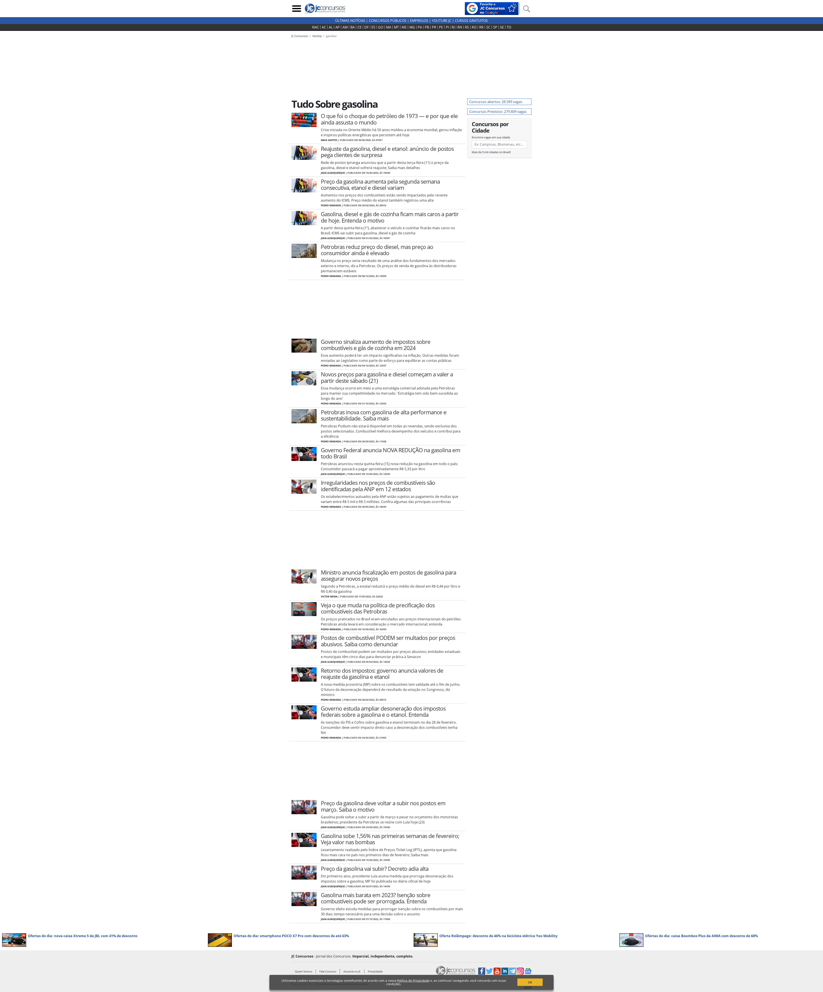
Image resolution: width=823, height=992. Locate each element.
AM (345, 27)
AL (331, 27)
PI (447, 27)
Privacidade (375, 971)
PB (427, 27)
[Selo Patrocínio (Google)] (491, 8)
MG (412, 27)
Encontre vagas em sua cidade (491, 137)
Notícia (316, 36)
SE (502, 27)
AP (337, 27)
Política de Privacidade (413, 981)
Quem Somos (303, 971)
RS (467, 27)
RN (459, 27)
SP (495, 27)
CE (359, 27)
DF (366, 27)
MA (388, 27)
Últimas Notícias (350, 20)
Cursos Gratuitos (471, 20)
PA (420, 27)
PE (441, 27)
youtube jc (441, 20)
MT (396, 27)
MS (404, 27)
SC (488, 27)
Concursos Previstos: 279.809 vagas (498, 111)
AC (324, 27)
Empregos (419, 20)
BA (352, 27)
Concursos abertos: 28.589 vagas (495, 101)
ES (373, 27)
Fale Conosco (327, 971)
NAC (315, 27)
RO (474, 27)
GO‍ (380, 27)
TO (509, 27)
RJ (453, 27)
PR (434, 27)
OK (530, 982)
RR (481, 27)
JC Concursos (299, 36)
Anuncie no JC (352, 971)
